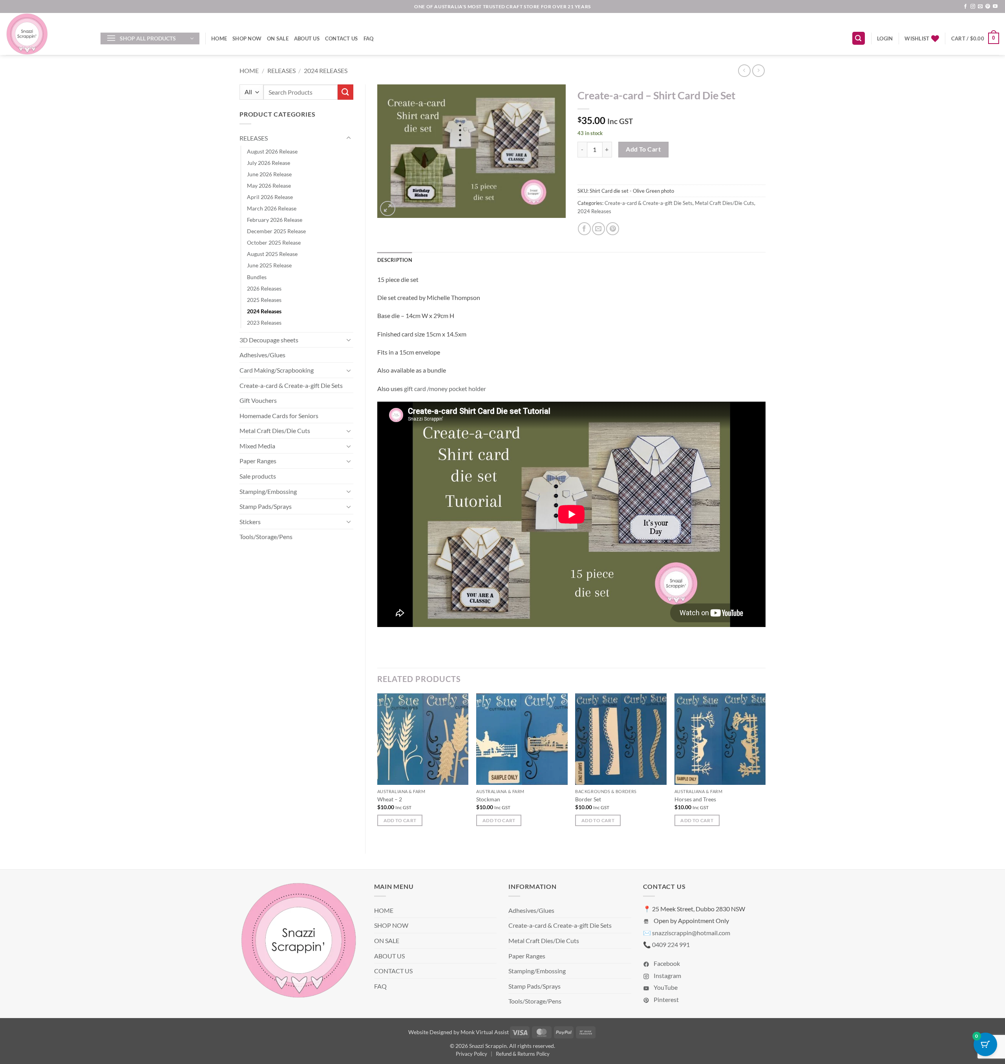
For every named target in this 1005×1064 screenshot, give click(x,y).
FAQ (369, 38)
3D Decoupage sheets (268, 340)
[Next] (765, 767)
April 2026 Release (270, 197)
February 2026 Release (274, 219)
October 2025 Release (274, 242)
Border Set (588, 799)
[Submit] (345, 92)
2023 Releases (264, 322)
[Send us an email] (980, 6)
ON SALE (278, 38)
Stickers (250, 521)
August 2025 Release (272, 253)
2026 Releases (264, 288)
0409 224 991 (671, 944)
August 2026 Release (272, 151)
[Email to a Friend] (598, 228)
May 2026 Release (269, 185)
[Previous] (378, 767)
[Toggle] (348, 138)
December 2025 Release (276, 231)
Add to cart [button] (400, 820)
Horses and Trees (695, 799)
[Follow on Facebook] (965, 6)
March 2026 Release (271, 208)
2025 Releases (264, 299)
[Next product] (744, 70)
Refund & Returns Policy (523, 1054)
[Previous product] (758, 70)
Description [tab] (394, 260)
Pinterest (665, 999)
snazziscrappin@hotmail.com (691, 932)
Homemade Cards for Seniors (278, 415)
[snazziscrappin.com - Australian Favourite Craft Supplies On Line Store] (47, 34)
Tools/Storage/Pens (265, 536)
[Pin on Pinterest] (612, 228)
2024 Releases (325, 70)
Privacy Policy (471, 1054)
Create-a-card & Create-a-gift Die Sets (291, 385)
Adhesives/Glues (262, 354)
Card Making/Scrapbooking (276, 370)
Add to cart (643, 149)
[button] (149, 38)
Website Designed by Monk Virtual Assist (458, 1032)
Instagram (666, 975)
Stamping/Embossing (268, 491)
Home (249, 70)
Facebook (666, 963)
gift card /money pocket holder (445, 388)
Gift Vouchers (258, 400)
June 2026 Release (269, 174)
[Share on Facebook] (584, 228)
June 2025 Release (269, 265)
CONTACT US (341, 38)
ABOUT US (307, 38)
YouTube (665, 987)
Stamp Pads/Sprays (265, 506)
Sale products (257, 476)
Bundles (257, 277)
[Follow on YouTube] (995, 6)
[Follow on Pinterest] (987, 6)
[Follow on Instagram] (972, 6)
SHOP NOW (246, 38)
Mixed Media (257, 446)
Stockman (488, 799)
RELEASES (281, 70)
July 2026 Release (268, 162)
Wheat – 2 (389, 799)
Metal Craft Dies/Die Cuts (274, 430)
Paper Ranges (257, 460)
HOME (219, 38)
